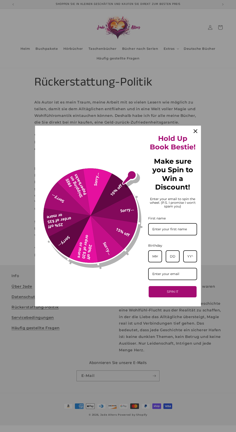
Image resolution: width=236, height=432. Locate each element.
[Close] (195, 131)
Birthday (155, 245)
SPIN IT (172, 292)
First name (157, 218)
